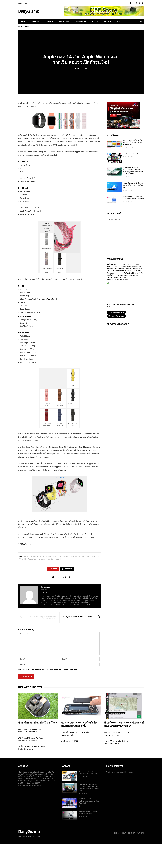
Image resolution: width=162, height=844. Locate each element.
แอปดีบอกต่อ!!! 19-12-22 (130, 154)
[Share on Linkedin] (70, 577)
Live (118, 21)
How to (95, 21)
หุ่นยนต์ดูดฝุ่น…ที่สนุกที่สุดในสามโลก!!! (37, 722)
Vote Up (54, 569)
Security (107, 21)
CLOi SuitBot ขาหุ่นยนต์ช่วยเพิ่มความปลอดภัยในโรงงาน (43, 618)
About (123, 833)
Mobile (50, 21)
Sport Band (86, 556)
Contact (20, 3)
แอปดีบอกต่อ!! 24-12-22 (69, 741)
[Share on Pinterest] (64, 577)
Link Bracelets (63, 556)
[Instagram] (142, 3)
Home (23, 21)
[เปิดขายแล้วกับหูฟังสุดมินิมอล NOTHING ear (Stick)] (69, 815)
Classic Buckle (51, 556)
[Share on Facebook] (48, 577)
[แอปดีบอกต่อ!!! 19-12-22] (114, 158)
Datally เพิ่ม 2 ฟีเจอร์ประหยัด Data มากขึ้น (77, 617)
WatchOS (22, 559)
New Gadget (36, 21)
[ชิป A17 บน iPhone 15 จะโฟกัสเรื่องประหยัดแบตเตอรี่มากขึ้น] (81, 706)
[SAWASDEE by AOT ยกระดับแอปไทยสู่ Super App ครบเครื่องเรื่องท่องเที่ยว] (69, 803)
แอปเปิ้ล (58, 559)
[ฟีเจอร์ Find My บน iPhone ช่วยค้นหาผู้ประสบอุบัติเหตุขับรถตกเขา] (124, 706)
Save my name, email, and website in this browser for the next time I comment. (47, 669)
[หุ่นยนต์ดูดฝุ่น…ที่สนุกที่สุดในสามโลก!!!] (38, 706)
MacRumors (26, 544)
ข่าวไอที (42, 559)
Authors (27, 3)
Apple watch (34, 556)
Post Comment (26, 677)
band (42, 556)
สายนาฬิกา (50, 559)
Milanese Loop (75, 556)
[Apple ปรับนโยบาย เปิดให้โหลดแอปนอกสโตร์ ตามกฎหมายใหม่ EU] (114, 187)
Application (64, 21)
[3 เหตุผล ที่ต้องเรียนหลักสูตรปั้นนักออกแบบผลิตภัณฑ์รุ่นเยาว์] (69, 776)
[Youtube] (139, 3)
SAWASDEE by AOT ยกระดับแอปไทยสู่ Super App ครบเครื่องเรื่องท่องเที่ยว (89, 801)
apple (26, 556)
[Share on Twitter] (53, 577)
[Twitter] (133, 3)
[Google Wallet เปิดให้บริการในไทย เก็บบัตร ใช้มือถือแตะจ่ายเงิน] (114, 200)
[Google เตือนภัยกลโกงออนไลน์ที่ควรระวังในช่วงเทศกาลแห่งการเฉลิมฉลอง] (114, 144)
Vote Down (68, 569)
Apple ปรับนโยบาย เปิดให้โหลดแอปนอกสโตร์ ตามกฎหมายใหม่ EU (133, 185)
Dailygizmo (45, 587)
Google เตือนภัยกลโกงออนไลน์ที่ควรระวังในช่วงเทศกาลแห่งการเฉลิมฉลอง (133, 142)
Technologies (80, 21)
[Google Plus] (136, 3)
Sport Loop (95, 556)
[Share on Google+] (59, 577)
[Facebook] (130, 3)
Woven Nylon (32, 559)
